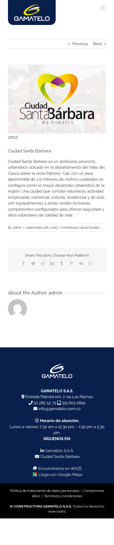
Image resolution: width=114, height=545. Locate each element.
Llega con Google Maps (59, 474)
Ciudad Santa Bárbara (59, 456)
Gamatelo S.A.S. (59, 450)
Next (97, 43)
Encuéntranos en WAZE (59, 468)
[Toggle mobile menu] (103, 8)
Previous (80, 43)
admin (17, 227)
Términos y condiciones (63, 496)
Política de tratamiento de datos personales (44, 491)
